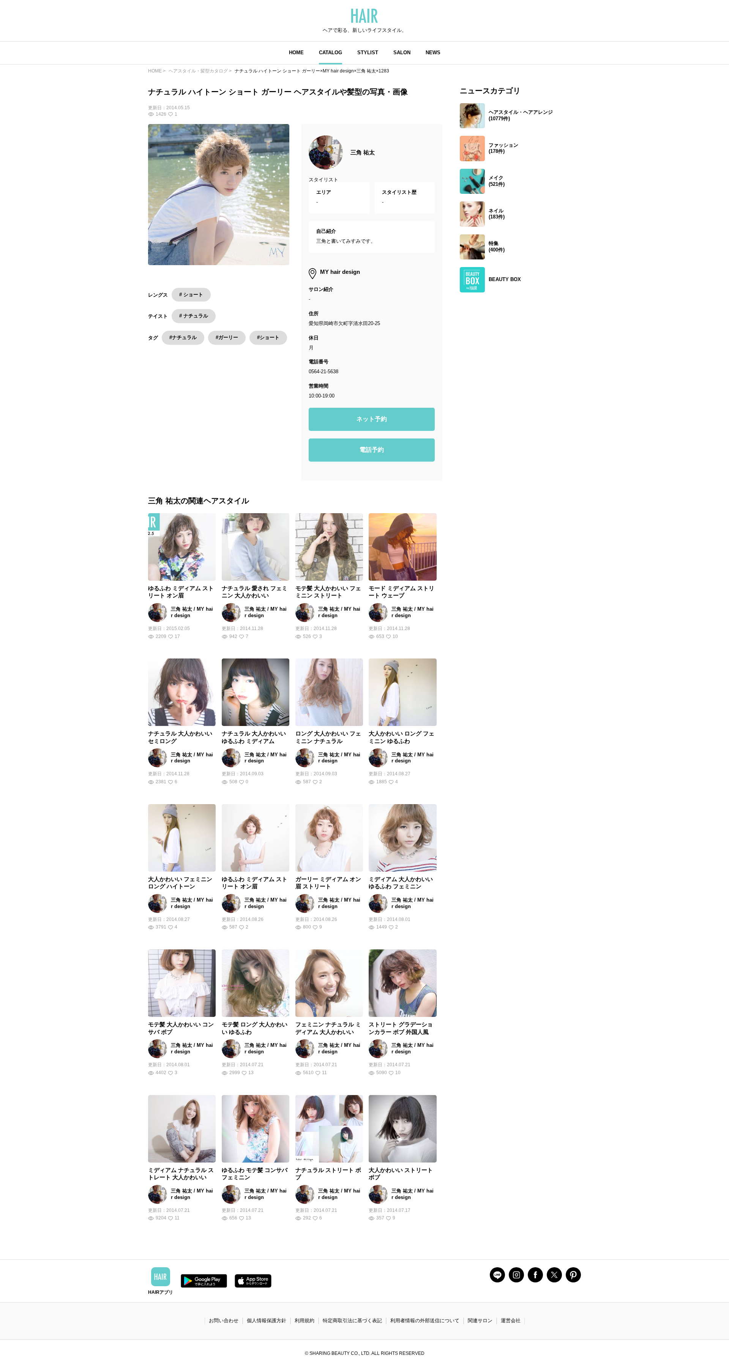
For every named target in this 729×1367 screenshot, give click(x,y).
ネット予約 (372, 419)
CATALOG (330, 52)
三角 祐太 (362, 152)
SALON (401, 52)
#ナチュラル (183, 337)
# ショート (191, 294)
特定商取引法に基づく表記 (352, 1320)
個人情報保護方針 (266, 1320)
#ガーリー (227, 337)
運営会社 (511, 1320)
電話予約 (372, 449)
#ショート (268, 337)
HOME (296, 52)
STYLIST (367, 52)
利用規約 (304, 1320)
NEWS (433, 52)
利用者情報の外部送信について (424, 1320)
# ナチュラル (193, 316)
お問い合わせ (223, 1320)
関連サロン (480, 1320)
